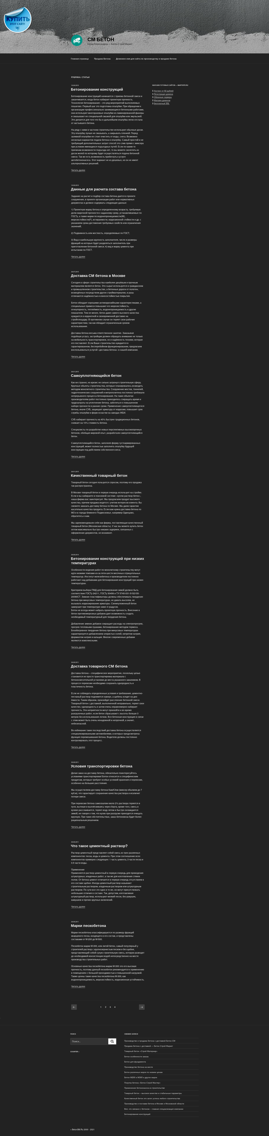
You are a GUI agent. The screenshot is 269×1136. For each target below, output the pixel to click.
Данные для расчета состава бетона (103, 189)
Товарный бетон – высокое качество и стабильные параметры (153, 1093)
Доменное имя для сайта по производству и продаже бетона (146, 58)
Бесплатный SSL (161, 103)
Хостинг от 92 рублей (163, 90)
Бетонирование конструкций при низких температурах (107, 560)
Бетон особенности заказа (136, 1056)
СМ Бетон (100, 39)
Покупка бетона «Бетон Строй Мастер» (142, 1082)
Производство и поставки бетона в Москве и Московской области (154, 1103)
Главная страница (80, 58)
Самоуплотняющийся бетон (96, 375)
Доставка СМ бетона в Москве (98, 275)
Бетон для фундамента (135, 1061)
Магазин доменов (162, 100)
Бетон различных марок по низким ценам (143, 1072)
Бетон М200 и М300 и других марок (140, 1077)
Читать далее (78, 170)
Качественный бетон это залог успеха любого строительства (152, 1098)
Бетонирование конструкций (97, 89)
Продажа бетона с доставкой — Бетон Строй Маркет (148, 1045)
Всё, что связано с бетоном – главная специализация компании (153, 1108)
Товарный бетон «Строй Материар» (140, 1051)
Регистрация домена (163, 93)
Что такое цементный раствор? (99, 845)
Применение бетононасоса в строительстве (144, 1087)
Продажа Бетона (102, 58)
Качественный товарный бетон (99, 475)
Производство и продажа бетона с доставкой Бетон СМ (149, 1040)
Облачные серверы (163, 97)
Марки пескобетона (88, 925)
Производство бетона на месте (138, 1067)
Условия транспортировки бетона (101, 766)
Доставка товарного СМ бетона (99, 666)
